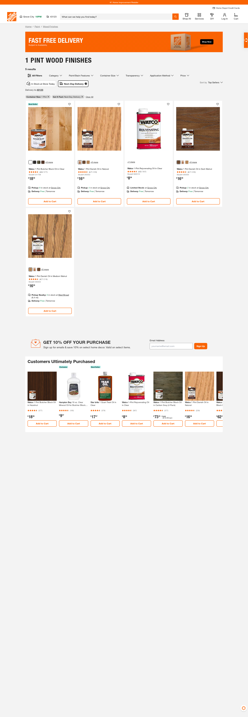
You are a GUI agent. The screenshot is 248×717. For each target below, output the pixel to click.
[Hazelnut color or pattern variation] (43, 162)
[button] (211, 82)
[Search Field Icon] (175, 16)
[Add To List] (69, 104)
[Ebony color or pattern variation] (34, 162)
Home (28, 26)
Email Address (157, 340)
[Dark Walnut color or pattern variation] (84, 162)
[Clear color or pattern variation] (30, 162)
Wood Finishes (50, 26)
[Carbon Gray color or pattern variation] (38, 162)
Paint (37, 26)
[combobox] (116, 17)
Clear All (89, 97)
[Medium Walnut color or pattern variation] (88, 162)
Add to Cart (50, 201)
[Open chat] (246, 40)
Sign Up (200, 346)
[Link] (50, 154)
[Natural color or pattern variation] (80, 162)
